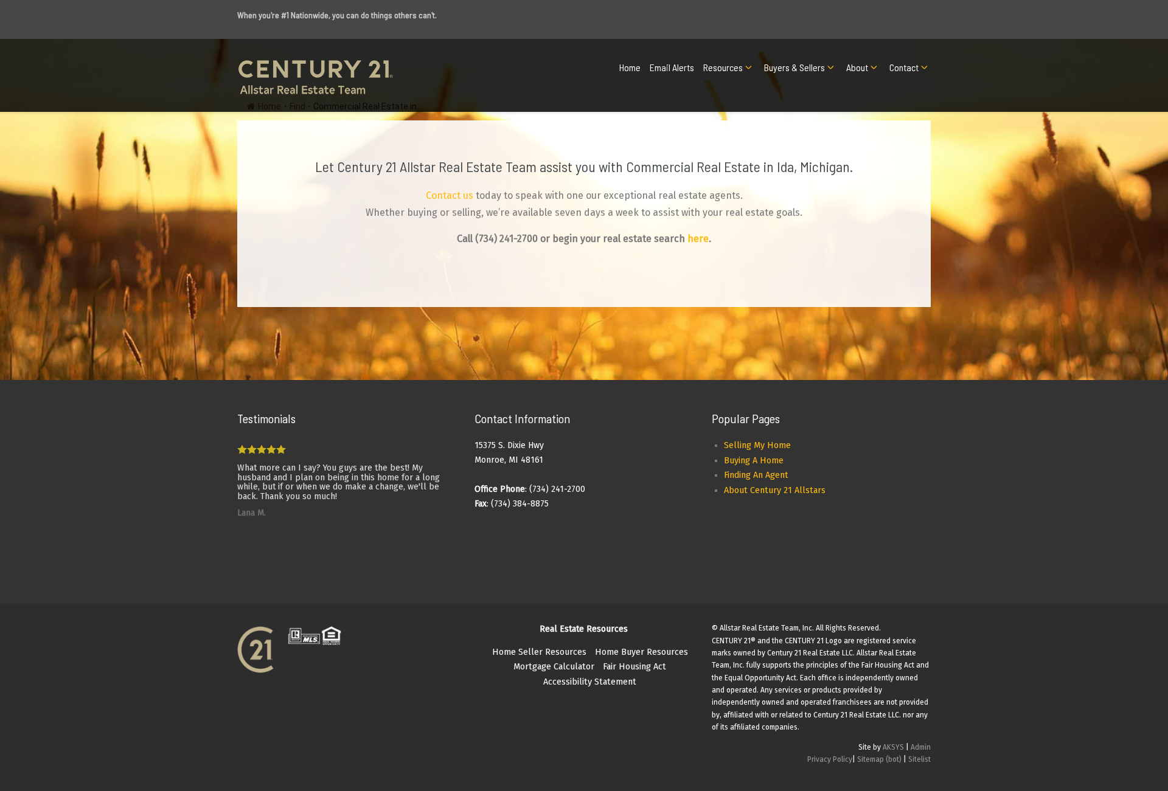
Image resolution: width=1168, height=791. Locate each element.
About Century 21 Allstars (775, 490)
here (698, 238)
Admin (921, 747)
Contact (904, 67)
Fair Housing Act (634, 666)
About (857, 67)
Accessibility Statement (589, 682)
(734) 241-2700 (506, 238)
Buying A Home (754, 460)
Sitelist (919, 759)
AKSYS (893, 747)
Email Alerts (672, 67)
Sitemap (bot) (879, 759)
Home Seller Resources (539, 652)
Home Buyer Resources (641, 652)
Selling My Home (757, 445)
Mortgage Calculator (553, 666)
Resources (723, 67)
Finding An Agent (756, 475)
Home (630, 67)
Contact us (449, 195)
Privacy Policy (829, 759)
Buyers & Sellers (794, 67)
